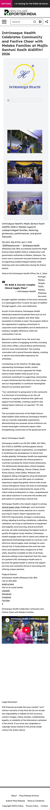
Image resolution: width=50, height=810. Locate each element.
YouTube (6, 600)
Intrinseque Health (31, 245)
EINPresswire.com (11, 245)
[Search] (34, 21)
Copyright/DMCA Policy (12, 806)
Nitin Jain (35, 364)
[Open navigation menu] (4, 21)
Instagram (6, 594)
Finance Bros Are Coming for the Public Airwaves (24, 4)
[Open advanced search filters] (40, 21)
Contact (44, 806)
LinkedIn (6, 591)
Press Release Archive (29, 795)
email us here (8, 584)
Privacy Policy (32, 806)
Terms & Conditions (35, 801)
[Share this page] (46, 21)
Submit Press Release (15, 801)
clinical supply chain (11, 507)
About (14, 795)
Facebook (6, 597)
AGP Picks (6, 4)
